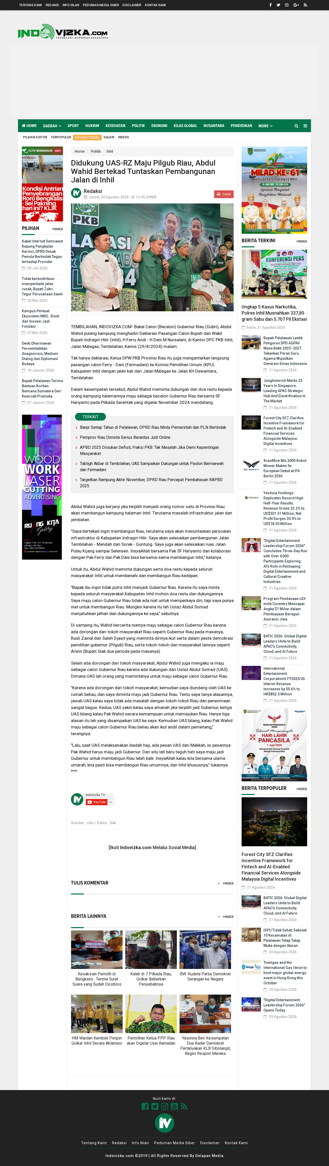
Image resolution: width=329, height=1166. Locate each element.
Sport (73, 126)
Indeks (123, 137)
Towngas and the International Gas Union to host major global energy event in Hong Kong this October (285, 972)
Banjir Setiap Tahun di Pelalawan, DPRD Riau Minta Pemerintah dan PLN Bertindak (153, 427)
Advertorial (87, 137)
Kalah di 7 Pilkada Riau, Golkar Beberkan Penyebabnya (151, 979)
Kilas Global (185, 126)
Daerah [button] (50, 126)
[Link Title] (145, 1106)
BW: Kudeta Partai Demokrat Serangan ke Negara (205, 976)
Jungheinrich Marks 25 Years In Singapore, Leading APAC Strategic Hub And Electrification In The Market (284, 390)
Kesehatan (115, 126)
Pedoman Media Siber (101, 5)
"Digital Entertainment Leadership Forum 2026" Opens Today (284, 1005)
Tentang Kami (30, 5)
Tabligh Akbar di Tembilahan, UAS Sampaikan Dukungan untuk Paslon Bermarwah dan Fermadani (152, 466)
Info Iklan (71, 5)
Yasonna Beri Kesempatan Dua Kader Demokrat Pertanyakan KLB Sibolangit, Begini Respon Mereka (205, 1046)
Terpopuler (61, 137)
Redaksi (52, 5)
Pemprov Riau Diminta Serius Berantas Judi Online (125, 437)
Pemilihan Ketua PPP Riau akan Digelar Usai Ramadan (151, 1041)
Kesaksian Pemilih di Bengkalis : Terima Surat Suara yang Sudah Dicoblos (96, 979)
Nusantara (214, 126)
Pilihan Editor (35, 137)
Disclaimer (132, 5)
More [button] (264, 126)
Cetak (226, 194)
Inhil (110, 151)
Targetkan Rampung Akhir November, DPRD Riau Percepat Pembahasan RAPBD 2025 (151, 482)
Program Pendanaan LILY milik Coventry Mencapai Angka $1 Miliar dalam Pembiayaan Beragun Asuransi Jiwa (284, 609)
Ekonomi (159, 126)
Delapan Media (209, 1156)
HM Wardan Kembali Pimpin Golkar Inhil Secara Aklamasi (96, 1041)
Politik (138, 126)
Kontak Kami (155, 5)
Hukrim (92, 126)
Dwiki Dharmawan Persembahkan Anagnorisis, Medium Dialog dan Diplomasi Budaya (40, 353)
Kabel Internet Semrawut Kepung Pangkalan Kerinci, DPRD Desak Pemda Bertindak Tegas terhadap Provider (42, 251)
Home (31, 126)
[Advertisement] (164, 81)
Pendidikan (241, 126)
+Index (57, 229)
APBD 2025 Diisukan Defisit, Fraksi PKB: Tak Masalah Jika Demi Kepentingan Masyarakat (149, 450)
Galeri (109, 137)
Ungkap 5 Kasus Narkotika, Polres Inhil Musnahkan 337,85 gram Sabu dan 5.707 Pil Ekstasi (274, 313)
